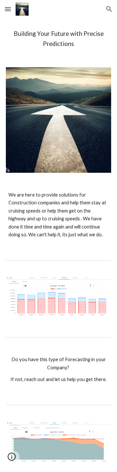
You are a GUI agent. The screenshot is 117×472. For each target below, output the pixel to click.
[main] (58, 39)
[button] (8, 9)
